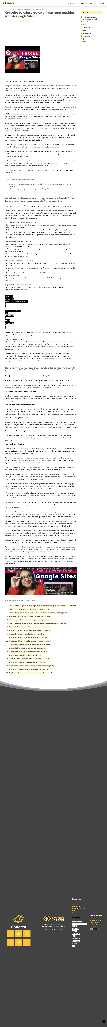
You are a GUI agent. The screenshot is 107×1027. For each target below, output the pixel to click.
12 (61, 929)
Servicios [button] (72, 3)
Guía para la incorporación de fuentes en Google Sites (26, 634)
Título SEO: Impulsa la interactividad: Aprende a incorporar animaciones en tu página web (38, 613)
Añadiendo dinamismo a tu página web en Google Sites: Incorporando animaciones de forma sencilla (40, 185)
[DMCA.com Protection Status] (94, 929)
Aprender (75, 929)
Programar (76, 941)
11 (60, 929)
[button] (10, 933)
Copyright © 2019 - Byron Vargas (54, 924)
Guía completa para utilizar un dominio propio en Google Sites (29, 669)
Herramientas (76, 906)
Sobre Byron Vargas (95, 920)
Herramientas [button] (82, 3)
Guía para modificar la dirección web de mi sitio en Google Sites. (30, 641)
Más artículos (76, 938)
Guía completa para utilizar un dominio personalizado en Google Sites (31, 666)
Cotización (101, 3)
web (13, 9)
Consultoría (93, 927)
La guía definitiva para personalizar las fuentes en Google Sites (29, 659)
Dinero (74, 931)
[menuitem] (72, 3)
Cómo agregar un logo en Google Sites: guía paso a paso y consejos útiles (33, 620)
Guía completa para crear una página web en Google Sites (28, 662)
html (73, 936)
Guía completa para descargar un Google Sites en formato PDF (29, 645)
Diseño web (76, 934)
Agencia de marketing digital (22, 21)
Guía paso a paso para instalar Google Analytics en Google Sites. (30, 630)
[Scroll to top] (103, 1021)
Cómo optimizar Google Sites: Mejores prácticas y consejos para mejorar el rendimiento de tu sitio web (42, 606)
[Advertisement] (41, 34)
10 (58, 929)
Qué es (74, 943)
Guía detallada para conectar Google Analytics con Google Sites (30, 627)
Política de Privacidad (59, 926)
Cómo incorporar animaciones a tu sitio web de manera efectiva (29, 609)
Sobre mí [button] (92, 3)
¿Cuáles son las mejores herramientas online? (79, 924)
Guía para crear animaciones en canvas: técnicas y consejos (28, 637)
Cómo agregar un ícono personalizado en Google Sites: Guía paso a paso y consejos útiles (38, 623)
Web (73, 913)
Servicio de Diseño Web (96, 925)
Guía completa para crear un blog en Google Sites (25, 655)
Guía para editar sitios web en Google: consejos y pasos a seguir (30, 616)
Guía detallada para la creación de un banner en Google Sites (28, 652)
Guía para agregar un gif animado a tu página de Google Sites (30, 189)
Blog (73, 910)
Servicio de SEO (94, 922)
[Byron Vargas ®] (8, 3)
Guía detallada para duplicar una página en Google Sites (27, 648)
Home (10, 9)
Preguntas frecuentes (78, 908)
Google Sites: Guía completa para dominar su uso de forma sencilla (30, 673)
